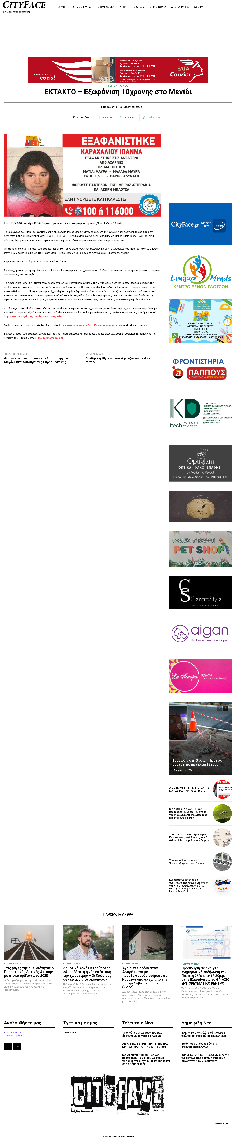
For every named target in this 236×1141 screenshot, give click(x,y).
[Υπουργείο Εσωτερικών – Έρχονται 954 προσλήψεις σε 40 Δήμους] (222, 861)
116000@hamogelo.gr (49, 337)
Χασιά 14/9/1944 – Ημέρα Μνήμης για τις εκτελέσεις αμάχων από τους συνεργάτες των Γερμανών (205, 1058)
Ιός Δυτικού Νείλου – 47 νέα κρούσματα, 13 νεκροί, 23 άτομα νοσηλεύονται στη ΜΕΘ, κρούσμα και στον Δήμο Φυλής (188, 813)
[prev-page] (219, 708)
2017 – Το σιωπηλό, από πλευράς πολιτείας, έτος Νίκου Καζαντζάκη (204, 1034)
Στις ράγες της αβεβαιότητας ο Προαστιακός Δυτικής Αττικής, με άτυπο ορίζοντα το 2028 (29, 972)
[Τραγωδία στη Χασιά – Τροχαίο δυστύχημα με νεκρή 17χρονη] (200, 738)
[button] (217, 7)
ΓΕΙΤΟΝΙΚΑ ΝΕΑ (118, 85)
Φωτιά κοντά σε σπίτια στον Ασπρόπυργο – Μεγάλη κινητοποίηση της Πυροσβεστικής (36, 360)
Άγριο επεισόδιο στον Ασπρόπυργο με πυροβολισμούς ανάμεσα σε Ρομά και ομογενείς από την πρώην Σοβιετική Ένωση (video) (144, 977)
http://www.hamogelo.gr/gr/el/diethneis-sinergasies (33, 316)
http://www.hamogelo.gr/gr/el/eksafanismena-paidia (91, 325)
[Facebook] (8, 1046)
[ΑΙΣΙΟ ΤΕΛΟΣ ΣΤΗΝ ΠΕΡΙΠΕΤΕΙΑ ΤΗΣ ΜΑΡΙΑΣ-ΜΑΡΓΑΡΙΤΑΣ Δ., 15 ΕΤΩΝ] (222, 789)
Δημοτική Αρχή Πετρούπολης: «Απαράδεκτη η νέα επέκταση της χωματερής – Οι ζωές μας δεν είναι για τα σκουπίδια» (87, 973)
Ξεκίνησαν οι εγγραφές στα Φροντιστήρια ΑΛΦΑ (199, 1045)
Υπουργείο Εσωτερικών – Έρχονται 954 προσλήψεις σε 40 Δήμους (189, 861)
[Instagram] (17, 1046)
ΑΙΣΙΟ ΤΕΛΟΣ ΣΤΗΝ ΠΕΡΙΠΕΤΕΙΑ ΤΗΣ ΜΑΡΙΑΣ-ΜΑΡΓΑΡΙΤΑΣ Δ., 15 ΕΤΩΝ (189, 789)
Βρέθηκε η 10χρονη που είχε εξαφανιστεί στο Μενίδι (119, 360)
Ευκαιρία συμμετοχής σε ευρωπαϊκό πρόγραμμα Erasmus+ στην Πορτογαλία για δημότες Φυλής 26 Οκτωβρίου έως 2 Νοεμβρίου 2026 (188, 885)
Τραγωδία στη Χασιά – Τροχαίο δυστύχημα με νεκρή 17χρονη (197, 762)
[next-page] (225, 708)
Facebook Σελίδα (13, 1032)
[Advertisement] (118, 29)
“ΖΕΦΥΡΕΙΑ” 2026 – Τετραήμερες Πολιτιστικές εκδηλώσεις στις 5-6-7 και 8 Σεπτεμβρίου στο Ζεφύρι (189, 837)
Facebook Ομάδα (13, 1035)
